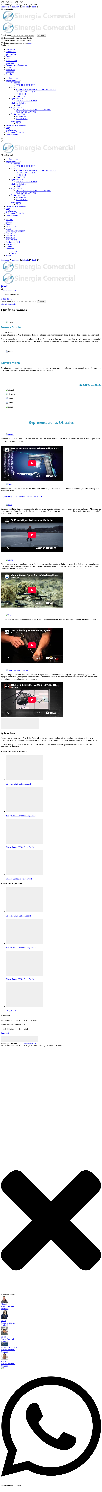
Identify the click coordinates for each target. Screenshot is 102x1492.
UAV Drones (16, 121)
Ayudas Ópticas (17, 98)
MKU (18, 105)
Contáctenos (11, 130)
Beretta (14, 253)
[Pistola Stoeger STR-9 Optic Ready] (24, 843)
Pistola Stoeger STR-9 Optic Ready (20, 847)
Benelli (9, 56)
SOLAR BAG (21, 119)
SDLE (18, 123)
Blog (8, 128)
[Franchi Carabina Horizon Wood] (24, 875)
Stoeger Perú (11, 54)
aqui (29, 43)
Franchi (9, 58)
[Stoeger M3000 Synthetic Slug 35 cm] (24, 811)
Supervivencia (16, 107)
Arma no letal (11, 61)
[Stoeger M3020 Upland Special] (24, 780)
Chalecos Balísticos (18, 103)
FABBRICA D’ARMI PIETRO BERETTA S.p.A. (36, 89)
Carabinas (10, 63)
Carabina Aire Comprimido (16, 65)
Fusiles (8, 255)
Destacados (10, 49)
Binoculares (10, 70)
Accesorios (15, 83)
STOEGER (20, 96)
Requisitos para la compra (16, 125)
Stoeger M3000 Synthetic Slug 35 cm (20, 815)
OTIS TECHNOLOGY (25, 85)
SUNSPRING (21, 116)
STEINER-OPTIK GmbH (26, 101)
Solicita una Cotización (15, 132)
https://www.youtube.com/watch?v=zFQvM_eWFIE (21, 496)
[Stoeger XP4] (24, 1006)
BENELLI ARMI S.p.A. (26, 92)
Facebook (5, 1033)
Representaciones (13, 80)
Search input (6, 35)
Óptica (8, 67)
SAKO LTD (21, 94)
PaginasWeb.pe (30, 1043)
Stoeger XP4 (11, 1011)
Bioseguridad (11, 226)
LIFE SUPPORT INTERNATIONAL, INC (33, 110)
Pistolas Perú (11, 52)
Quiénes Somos (12, 78)
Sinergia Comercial (8, 304)
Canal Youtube (12, 134)
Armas (13, 87)
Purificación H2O (18, 114)
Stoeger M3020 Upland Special (18, 784)
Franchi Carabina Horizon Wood (19, 879)
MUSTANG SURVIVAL (26, 112)
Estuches (9, 74)
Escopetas (10, 72)
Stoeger (14, 251)
